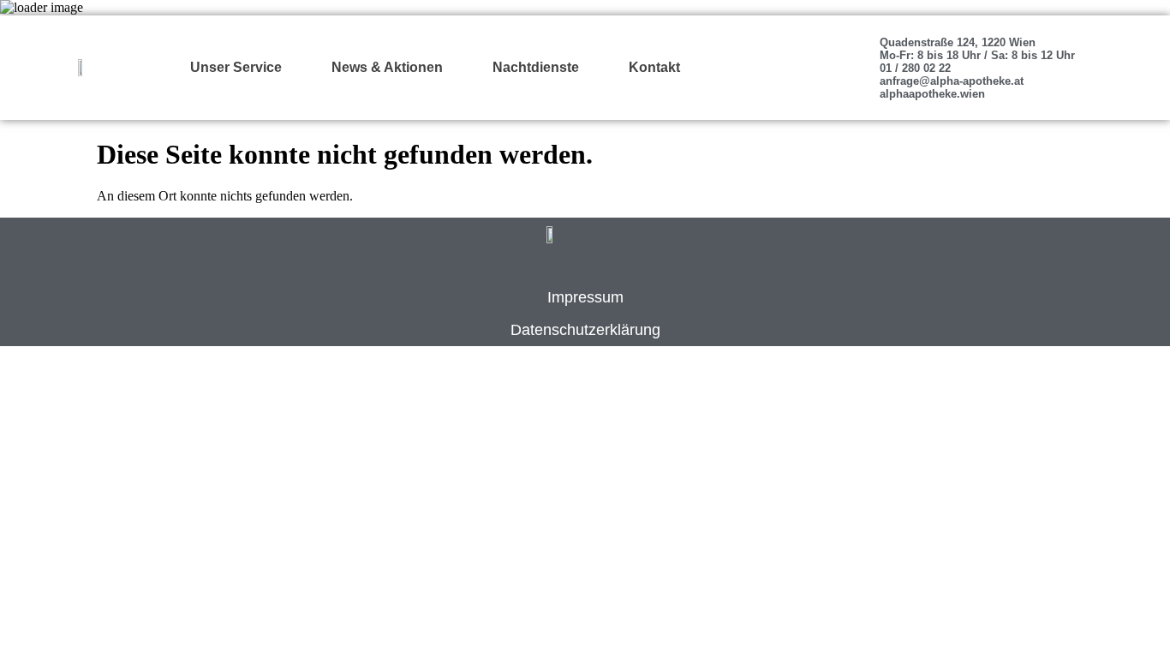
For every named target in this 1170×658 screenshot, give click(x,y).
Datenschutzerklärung (585, 329)
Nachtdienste (535, 67)
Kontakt (654, 67)
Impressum (585, 297)
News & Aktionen (387, 67)
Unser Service (236, 67)
